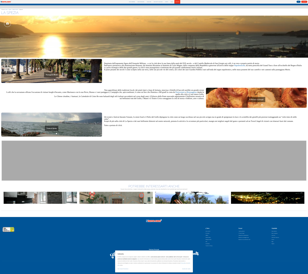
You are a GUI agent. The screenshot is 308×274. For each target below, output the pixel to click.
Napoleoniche (239, 65)
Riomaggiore (192, 92)
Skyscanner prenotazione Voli (244, 239)
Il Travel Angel (241, 233)
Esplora (177, 1)
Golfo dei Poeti (15, 9)
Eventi (166, 1)
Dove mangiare (141, 1)
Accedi (304, 1)
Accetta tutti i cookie (186, 268)
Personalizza (125, 268)
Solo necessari (120, 268)
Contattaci (208, 243)
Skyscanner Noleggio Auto (244, 237)
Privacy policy (183, 263)
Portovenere (180, 92)
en (298, 1)
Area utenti (208, 231)
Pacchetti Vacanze (158, 1)
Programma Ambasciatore (243, 235)
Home (6, 9)
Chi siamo (207, 233)
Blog (172, 1)
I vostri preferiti (242, 231)
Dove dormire (132, 1)
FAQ (206, 241)
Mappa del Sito (208, 239)
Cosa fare (149, 1)
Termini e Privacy (209, 245)
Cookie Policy (208, 237)
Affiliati (207, 235)
